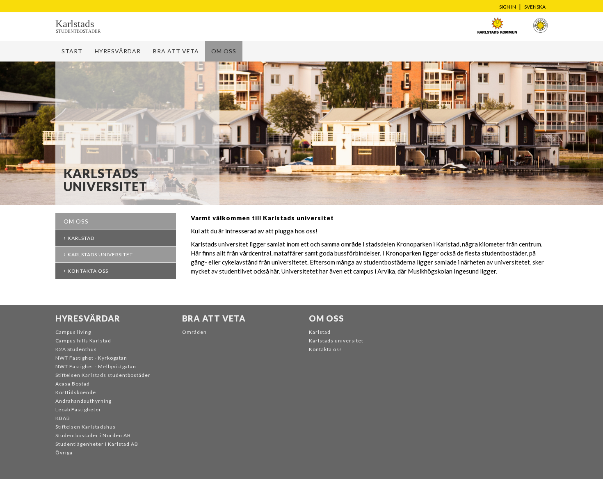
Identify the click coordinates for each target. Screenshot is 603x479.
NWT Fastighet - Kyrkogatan (91, 358)
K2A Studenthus (76, 349)
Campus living (73, 332)
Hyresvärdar (118, 51)
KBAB (62, 418)
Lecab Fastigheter (78, 409)
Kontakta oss (88, 271)
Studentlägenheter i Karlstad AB (96, 444)
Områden (194, 332)
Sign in (507, 7)
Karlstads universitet (100, 254)
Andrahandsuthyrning (83, 401)
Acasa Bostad (72, 384)
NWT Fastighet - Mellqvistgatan (95, 366)
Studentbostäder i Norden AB (93, 435)
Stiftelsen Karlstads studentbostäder (103, 375)
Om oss (223, 51)
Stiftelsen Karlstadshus (85, 427)
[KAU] (540, 25)
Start (72, 51)
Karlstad (81, 238)
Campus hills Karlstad (83, 341)
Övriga (64, 452)
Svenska (535, 7)
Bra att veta (176, 51)
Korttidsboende (75, 392)
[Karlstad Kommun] (496, 25)
